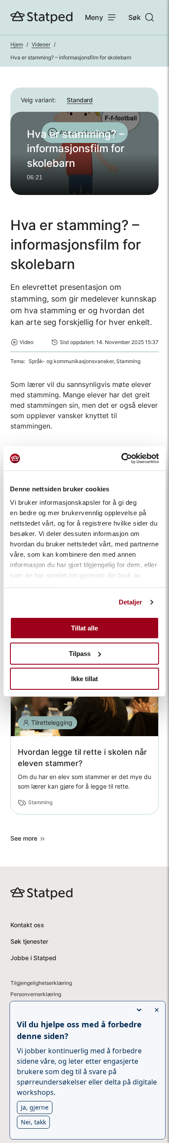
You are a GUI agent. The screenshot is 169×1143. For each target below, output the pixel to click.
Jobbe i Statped (33, 957)
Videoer (41, 44)
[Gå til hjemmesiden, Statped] (41, 17)
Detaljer (131, 602)
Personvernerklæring (35, 994)
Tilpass (80, 653)
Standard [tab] (80, 100)
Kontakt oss (27, 925)
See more (23, 838)
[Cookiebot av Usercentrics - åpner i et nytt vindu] (121, 458)
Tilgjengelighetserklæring (41, 983)
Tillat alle (84, 628)
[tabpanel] (84, 153)
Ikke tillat (84, 678)
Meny (94, 17)
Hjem (16, 44)
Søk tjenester (29, 941)
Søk (134, 17)
